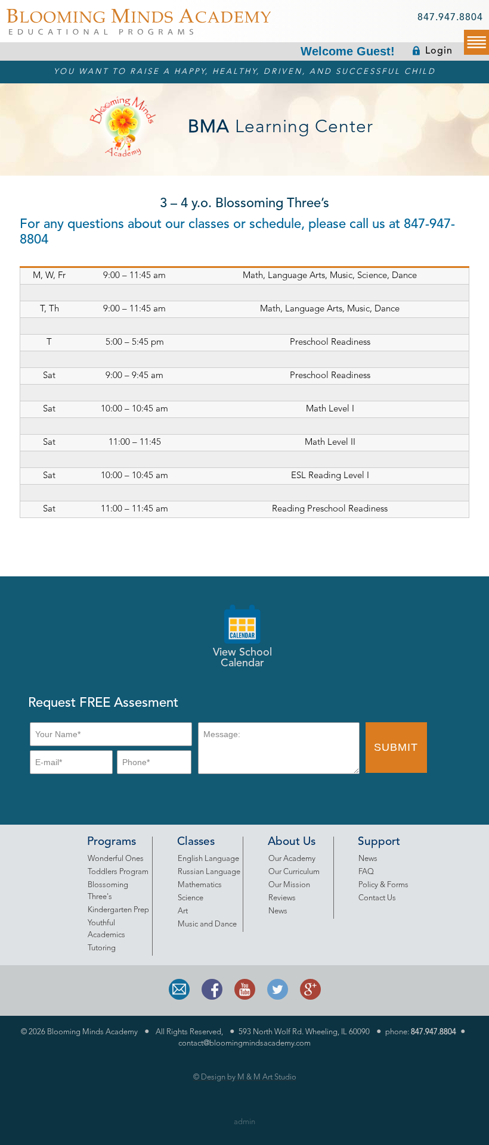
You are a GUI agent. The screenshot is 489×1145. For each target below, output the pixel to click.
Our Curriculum (294, 872)
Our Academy (291, 859)
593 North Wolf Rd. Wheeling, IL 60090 (304, 1032)
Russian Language (209, 872)
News (277, 911)
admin (244, 1122)
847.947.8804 (450, 18)
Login (439, 51)
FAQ (366, 872)
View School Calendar (242, 658)
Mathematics (200, 885)
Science (190, 898)
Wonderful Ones (116, 859)
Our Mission (289, 885)
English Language (208, 859)
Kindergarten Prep (118, 910)
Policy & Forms (383, 885)
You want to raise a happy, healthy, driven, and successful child (245, 72)
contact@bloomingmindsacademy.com (244, 1043)
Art (183, 911)
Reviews (282, 898)
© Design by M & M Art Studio (244, 1077)
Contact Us (377, 898)
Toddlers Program (118, 872)
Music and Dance (207, 924)
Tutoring (102, 948)
